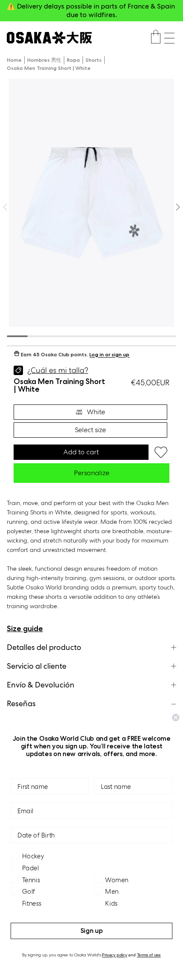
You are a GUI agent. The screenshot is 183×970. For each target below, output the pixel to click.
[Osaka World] (49, 38)
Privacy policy (114, 955)
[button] (169, 38)
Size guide (25, 628)
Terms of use (149, 955)
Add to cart (81, 451)
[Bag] (156, 38)
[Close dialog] (176, 717)
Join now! (92, 14)
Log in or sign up (109, 355)
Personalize (91, 472)
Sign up (91, 931)
